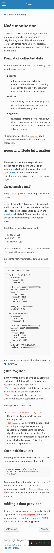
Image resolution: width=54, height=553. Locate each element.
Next (43, 529)
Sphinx (17, 545)
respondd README (39, 518)
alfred (13, 173)
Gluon (29, 4)
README (11, 364)
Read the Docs (11, 548)
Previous (12, 529)
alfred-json (9, 214)
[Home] (5, 14)
